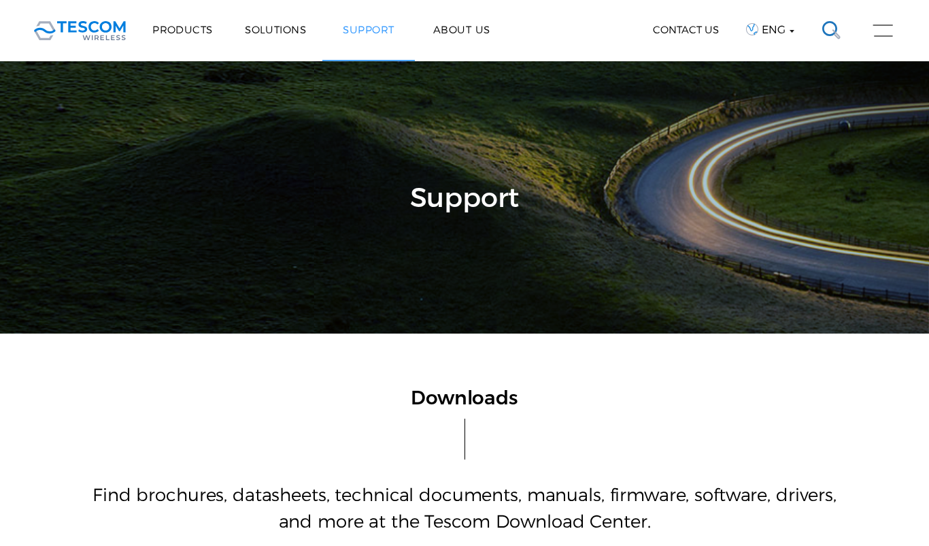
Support (368, 29)
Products (182, 29)
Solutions (275, 29)
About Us (461, 29)
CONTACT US (686, 29)
